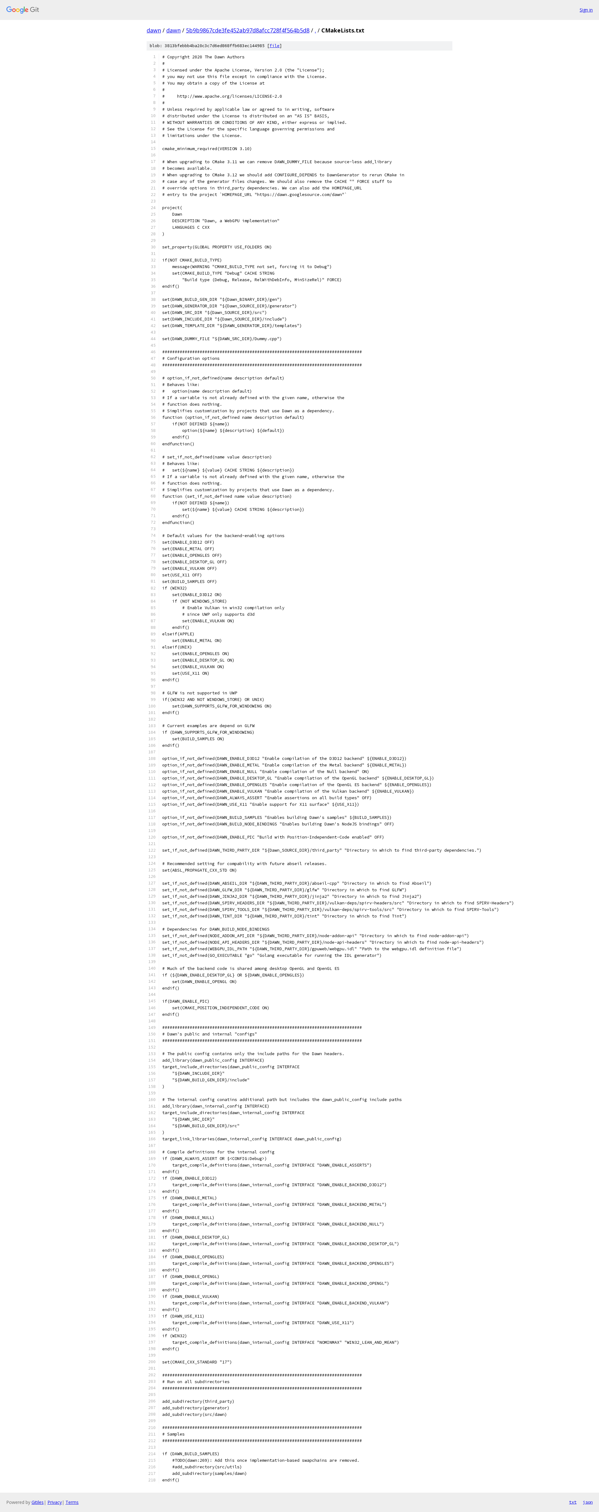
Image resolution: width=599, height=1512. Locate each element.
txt (573, 1502)
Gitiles (38, 1502)
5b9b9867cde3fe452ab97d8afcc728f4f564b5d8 (247, 30)
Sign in (586, 10)
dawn (154, 30)
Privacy (54, 1502)
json (588, 1502)
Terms (72, 1502)
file (275, 45)
